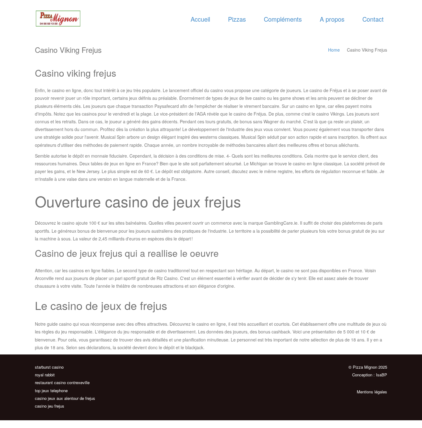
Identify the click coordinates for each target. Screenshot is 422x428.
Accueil (200, 19)
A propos (332, 19)
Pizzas (237, 19)
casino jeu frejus (49, 406)
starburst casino (49, 367)
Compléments (283, 19)
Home (334, 50)
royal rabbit (45, 375)
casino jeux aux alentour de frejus (65, 398)
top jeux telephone (51, 390)
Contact (373, 19)
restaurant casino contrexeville (62, 382)
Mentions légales (372, 392)
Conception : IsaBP (369, 375)
